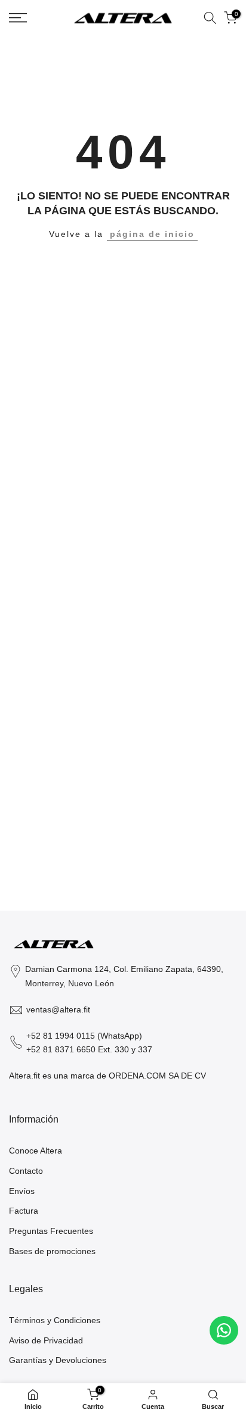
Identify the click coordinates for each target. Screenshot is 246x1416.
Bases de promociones (52, 1251)
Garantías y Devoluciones (57, 1360)
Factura (23, 1210)
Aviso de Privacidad (46, 1340)
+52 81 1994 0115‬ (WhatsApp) (84, 1035)
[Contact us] (224, 1330)
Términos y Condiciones (54, 1320)
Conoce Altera (35, 1150)
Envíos (22, 1191)
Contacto (26, 1171)
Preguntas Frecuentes (51, 1231)
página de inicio (152, 234)
